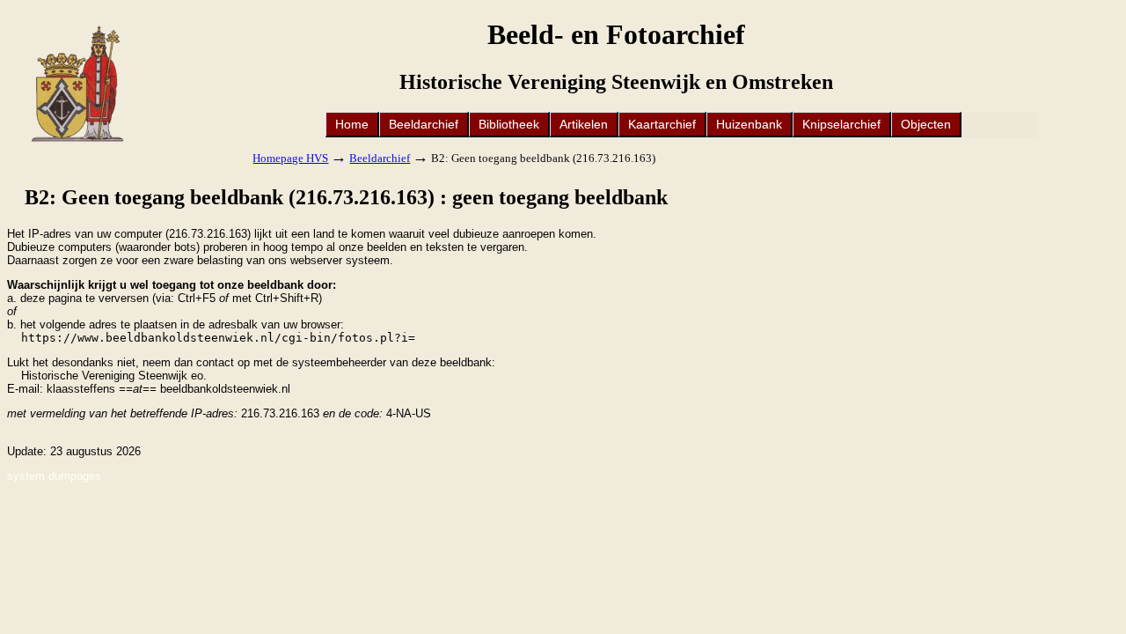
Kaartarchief (662, 124)
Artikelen (583, 124)
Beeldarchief (423, 124)
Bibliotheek (509, 124)
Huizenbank (749, 124)
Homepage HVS (290, 158)
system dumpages (54, 476)
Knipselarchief (841, 124)
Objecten (926, 124)
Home (352, 124)
